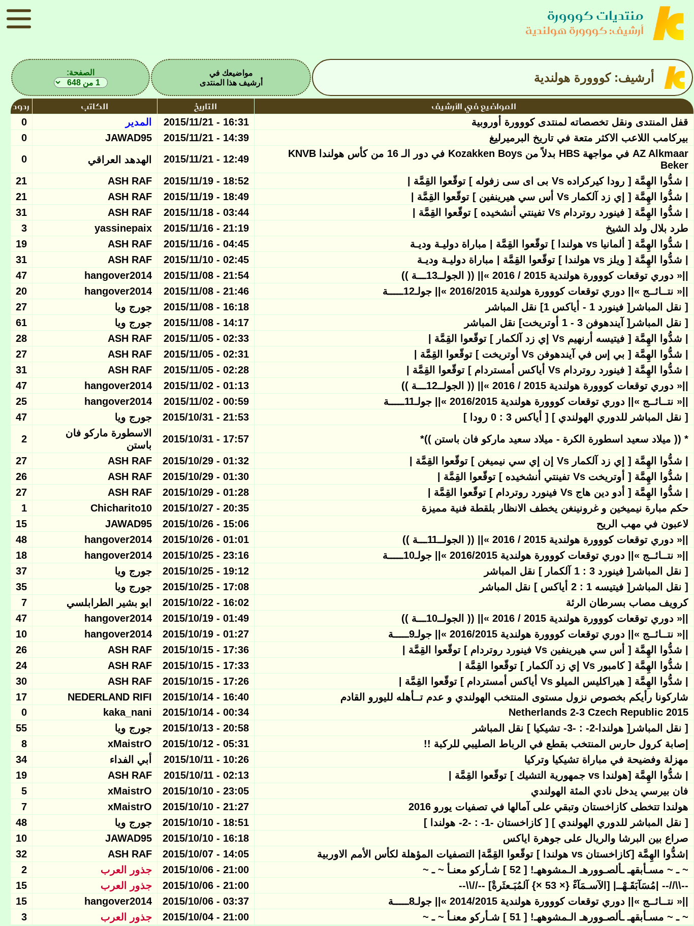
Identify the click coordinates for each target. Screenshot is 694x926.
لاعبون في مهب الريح (642, 523)
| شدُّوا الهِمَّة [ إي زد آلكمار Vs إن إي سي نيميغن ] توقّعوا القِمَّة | (548, 460)
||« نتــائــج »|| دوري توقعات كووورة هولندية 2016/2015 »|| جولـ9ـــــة (538, 634)
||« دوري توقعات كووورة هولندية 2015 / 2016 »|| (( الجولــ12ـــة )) (544, 385)
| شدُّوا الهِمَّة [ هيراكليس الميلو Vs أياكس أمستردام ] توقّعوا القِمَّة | (543, 681)
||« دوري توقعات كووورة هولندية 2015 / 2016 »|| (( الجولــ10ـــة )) (544, 618)
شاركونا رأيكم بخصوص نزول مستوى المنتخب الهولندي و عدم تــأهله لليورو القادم (514, 697)
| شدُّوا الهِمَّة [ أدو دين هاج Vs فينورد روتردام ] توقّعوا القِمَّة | (558, 492)
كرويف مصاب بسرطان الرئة (627, 602)
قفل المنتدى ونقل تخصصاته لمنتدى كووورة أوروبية (579, 121)
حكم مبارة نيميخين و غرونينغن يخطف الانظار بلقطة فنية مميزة (555, 508)
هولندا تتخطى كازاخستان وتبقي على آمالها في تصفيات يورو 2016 (548, 806)
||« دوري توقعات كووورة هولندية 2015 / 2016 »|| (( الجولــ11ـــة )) (545, 539)
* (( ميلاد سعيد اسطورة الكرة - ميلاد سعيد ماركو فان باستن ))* (554, 438)
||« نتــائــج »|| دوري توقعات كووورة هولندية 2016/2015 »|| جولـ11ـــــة (536, 401)
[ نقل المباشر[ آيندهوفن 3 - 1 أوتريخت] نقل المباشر (576, 322)
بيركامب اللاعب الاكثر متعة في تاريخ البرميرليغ (588, 137)
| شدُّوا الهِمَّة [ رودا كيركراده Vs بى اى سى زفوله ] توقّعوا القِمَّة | (547, 180)
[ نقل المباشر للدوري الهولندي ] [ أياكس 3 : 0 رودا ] (575, 417)
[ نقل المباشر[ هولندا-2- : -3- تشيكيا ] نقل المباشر (580, 727)
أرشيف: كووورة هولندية (584, 30)
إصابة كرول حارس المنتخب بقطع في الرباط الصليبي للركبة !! (556, 743)
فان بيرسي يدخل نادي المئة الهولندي (609, 790)
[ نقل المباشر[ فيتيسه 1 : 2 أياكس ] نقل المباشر (584, 586)
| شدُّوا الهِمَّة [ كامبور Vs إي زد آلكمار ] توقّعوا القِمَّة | (573, 665)
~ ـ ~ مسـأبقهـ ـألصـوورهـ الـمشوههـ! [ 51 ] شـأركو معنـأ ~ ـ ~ (555, 916)
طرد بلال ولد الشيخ (647, 228)
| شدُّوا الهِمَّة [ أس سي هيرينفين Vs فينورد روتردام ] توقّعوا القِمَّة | (545, 649)
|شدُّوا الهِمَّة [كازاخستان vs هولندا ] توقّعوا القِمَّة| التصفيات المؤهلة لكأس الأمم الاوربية (502, 853)
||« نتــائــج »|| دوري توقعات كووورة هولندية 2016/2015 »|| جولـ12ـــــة (535, 291)
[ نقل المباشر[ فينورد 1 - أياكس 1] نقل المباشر (587, 306)
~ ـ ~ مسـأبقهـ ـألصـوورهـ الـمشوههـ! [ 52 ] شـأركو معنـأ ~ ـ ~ (555, 869)
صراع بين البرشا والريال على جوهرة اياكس (595, 838)
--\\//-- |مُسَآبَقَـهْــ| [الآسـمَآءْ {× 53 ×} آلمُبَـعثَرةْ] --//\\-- (573, 885)
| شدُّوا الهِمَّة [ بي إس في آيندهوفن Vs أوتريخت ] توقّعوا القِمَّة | (551, 354)
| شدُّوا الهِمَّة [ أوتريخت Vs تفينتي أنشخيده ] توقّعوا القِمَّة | (562, 476)
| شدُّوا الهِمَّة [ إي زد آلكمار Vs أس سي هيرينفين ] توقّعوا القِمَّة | (549, 196)
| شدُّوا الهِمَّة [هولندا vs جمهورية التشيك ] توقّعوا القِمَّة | (568, 775)
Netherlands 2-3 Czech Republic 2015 (598, 712)
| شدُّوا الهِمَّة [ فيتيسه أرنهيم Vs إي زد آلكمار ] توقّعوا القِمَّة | (558, 338)
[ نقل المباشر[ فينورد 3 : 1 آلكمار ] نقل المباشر (586, 571)
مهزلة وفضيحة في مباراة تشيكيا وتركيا (606, 759)
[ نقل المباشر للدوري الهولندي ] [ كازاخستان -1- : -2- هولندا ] (556, 822)
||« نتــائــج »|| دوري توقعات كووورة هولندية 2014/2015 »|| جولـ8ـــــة (538, 901)
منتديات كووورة (595, 15)
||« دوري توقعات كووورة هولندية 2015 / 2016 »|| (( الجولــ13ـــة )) (544, 275)
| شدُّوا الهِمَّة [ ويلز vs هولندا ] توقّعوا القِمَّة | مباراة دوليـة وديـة (552, 259)
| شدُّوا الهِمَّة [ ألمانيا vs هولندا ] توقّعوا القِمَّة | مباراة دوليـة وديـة (549, 243)
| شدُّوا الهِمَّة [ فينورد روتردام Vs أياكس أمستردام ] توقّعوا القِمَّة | (547, 369)
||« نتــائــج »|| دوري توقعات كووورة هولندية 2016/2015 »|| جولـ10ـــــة (535, 555)
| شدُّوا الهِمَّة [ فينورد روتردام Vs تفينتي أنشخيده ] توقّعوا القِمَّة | (550, 212)
